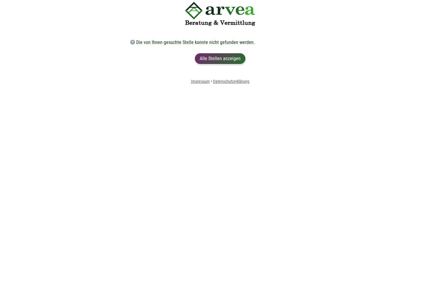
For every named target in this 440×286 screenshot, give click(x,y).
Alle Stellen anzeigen (220, 58)
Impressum (200, 81)
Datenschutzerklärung (231, 81)
